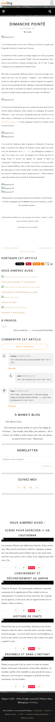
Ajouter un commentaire (25, 347)
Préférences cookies (27, 718)
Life (28, 20)
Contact (47, 711)
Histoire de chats (27, 616)
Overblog (33, 702)
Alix (30, 330)
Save (32, 568)
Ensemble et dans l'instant (27, 654)
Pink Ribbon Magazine (10, 122)
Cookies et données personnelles (37, 714)
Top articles (38, 711)
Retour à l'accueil (27, 251)
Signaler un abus (10, 714)
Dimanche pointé (27, 24)
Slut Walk (27, 151)
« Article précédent (9, 247)
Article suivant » (46, 247)
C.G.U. (21, 714)
